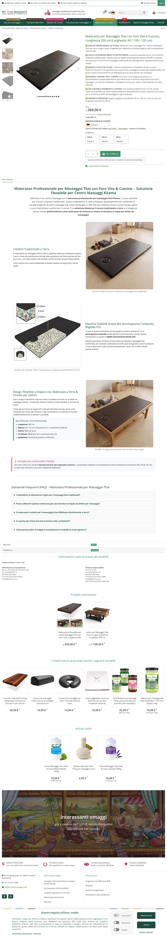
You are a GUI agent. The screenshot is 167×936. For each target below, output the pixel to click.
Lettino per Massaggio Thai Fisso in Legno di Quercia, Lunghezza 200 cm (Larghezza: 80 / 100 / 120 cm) (97, 635)
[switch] (116, 915)
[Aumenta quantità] (97, 154)
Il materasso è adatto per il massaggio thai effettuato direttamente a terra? (52, 512)
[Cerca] (145, 12)
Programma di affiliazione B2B (97, 881)
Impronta (47, 902)
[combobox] (97, 124)
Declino (146, 925)
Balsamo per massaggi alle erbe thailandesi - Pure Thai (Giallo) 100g (151, 701)
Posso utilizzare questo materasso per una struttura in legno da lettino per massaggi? (58, 503)
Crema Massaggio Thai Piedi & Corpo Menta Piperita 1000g (56, 769)
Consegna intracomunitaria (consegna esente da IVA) (59, 882)
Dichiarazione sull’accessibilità (56, 888)
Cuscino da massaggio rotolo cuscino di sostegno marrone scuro (42, 701)
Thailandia (94, 550)
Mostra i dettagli (146, 932)
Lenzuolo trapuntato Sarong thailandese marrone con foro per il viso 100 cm (15, 701)
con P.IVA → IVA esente (118, 128)
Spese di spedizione (104, 114)
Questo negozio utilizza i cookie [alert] (60, 912)
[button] (148, 3)
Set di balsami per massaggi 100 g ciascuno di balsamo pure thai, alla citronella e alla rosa (124, 701)
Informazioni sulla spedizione (97, 895)
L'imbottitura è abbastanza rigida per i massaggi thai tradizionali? (48, 495)
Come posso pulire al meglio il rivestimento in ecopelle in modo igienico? (51, 529)
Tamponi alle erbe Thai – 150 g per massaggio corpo (83, 767)
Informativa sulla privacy (54, 897)
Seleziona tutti (146, 915)
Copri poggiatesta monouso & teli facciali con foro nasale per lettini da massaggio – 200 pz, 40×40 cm (97, 701)
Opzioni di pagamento (94, 890)
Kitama (93, 545)
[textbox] (98, 124)
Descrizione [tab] (7, 179)
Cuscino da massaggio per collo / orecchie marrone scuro (70, 701)
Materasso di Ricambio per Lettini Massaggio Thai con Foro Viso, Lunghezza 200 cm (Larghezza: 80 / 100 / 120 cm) (70, 635)
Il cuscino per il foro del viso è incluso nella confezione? (43, 521)
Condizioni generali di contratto (57, 893)
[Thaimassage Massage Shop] (47, 13)
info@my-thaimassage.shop (15, 887)
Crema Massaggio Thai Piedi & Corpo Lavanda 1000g (111, 767)
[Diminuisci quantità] (88, 154)
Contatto (88, 885)
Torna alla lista (8, 28)
